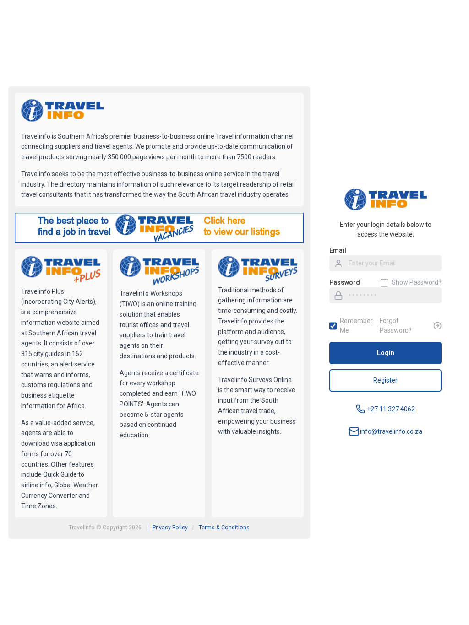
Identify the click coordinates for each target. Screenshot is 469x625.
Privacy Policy (170, 527)
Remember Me (356, 325)
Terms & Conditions (224, 527)
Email (337, 250)
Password (344, 282)
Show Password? (417, 282)
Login (385, 352)
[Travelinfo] (62, 111)
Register (385, 380)
